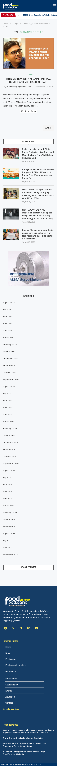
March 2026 (8, 337)
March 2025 (8, 421)
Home (5, 23)
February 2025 (10, 428)
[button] (18, 15)
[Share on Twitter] (28, 111)
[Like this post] (22, 111)
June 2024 (7, 484)
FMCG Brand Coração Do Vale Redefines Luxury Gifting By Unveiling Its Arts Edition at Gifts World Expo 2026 (38, 194)
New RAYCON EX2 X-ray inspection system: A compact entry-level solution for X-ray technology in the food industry (37, 214)
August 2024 (9, 470)
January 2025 (9, 435)
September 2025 (11, 379)
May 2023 (7, 547)
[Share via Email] (35, 111)
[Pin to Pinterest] (32, 111)
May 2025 (7, 407)
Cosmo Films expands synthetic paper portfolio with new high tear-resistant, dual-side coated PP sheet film (38, 234)
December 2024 (10, 442)
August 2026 (9, 302)
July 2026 (7, 309)
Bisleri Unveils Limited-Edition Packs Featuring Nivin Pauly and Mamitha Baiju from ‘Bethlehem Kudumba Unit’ (38, 153)
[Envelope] (36, 628)
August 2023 (9, 533)
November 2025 (11, 365)
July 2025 (7, 393)
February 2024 (10, 512)
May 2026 (7, 323)
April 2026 (7, 330)
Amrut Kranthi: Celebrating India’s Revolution (23, 738)
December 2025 (10, 358)
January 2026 (9, 351)
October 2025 (9, 372)
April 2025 (7, 414)
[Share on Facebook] (25, 111)
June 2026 (7, 316)
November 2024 (11, 449)
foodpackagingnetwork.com (19, 86)
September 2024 (11, 463)
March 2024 (8, 505)
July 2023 (7, 540)
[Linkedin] (21, 628)
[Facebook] (6, 628)
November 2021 (11, 554)
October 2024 (9, 456)
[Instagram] (29, 628)
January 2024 (9, 519)
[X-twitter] (13, 628)
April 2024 (7, 498)
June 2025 (7, 400)
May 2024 (7, 491)
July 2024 (7, 477)
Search (48, 128)
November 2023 (11, 526)
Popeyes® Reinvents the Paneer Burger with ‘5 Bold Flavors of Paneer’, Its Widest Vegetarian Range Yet (38, 173)
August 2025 (9, 386)
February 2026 (10, 344)
